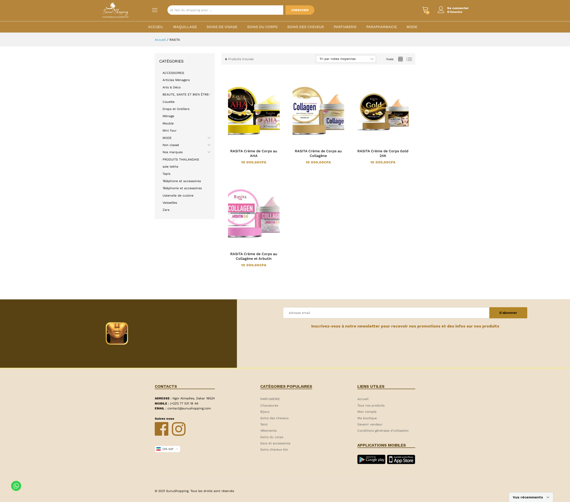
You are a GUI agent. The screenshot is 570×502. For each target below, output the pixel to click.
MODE (412, 27)
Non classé (171, 145)
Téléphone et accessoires (182, 181)
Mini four (170, 130)
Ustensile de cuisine (178, 195)
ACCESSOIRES (173, 73)
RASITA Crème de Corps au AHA (253, 153)
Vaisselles (170, 202)
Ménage (168, 116)
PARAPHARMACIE (381, 27)
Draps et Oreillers (176, 109)
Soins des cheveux (305, 27)
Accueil (155, 27)
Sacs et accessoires (275, 443)
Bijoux (264, 411)
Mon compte (367, 411)
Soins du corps (262, 27)
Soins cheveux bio (274, 449)
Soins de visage (222, 27)
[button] (248, 143)
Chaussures (269, 405)
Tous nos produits (371, 405)
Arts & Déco (172, 87)
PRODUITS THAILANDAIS (181, 159)
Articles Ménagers (176, 80)
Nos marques (173, 152)
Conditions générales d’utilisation (383, 430)
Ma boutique (367, 418)
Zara (166, 209)
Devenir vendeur (370, 424)
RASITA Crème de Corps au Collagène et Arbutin (253, 256)
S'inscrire (454, 12)
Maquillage (185, 27)
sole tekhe (170, 166)
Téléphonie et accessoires (182, 188)
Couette (169, 102)
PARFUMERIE (345, 27)
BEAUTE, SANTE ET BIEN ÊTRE (186, 94)
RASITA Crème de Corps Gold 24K (382, 153)
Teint (264, 424)
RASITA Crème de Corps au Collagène (318, 153)
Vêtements (268, 430)
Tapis (166, 173)
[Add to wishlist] (258, 143)
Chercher (300, 10)
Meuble (168, 123)
